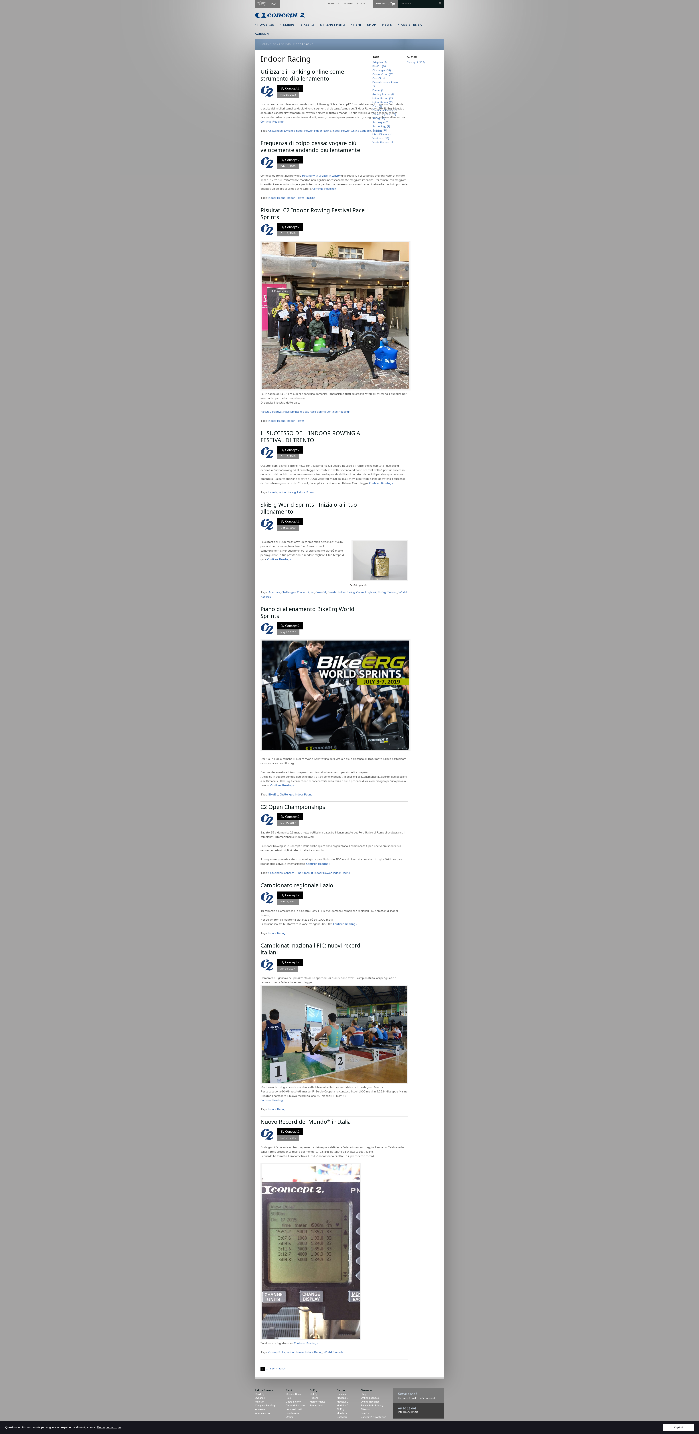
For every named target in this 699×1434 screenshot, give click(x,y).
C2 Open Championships (292, 807)
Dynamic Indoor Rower (298, 131)
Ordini (289, 1417)
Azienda (262, 34)
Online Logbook (361, 131)
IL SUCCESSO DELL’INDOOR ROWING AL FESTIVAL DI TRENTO (311, 436)
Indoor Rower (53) (382, 102)
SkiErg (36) (378, 118)
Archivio (285, 44)
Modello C (342, 1405)
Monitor (259, 1401)
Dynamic (260, 1398)
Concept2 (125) (416, 62)
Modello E (342, 1398)
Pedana (314, 1398)
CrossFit (320, 592)
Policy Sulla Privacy (372, 1405)
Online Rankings (370, 1401)
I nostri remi (292, 1413)
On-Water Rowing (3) (384, 110)
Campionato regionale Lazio (296, 885)
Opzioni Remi (293, 1394)
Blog (273, 44)
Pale (288, 1398)
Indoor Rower (341, 131)
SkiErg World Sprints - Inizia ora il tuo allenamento (308, 508)
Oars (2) (377, 106)
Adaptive (274, 592)
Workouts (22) (380, 138)
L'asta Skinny (293, 1401)
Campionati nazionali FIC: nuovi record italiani (310, 949)
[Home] (305, 15)
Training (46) (379, 130)
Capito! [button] (678, 1427)
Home (264, 44)
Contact (363, 3)
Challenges (275, 131)
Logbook (334, 3)
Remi (356, 25)
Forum (348, 3)
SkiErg (287, 25)
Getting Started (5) (383, 94)
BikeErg (307, 25)
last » (282, 1368)
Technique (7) (380, 122)
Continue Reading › (272, 122)
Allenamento (262, 1413)
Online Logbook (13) (384, 114)
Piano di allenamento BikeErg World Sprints (307, 612)
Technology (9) (381, 126)
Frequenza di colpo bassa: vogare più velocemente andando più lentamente (310, 146)
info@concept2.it (408, 1412)
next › (273, 1368)
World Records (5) (383, 142)
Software (342, 1417)
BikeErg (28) (379, 66)
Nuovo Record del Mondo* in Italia (305, 1121)
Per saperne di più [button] (109, 1427)
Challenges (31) (381, 70)
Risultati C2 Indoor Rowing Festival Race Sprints (312, 213)
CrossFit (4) (379, 78)
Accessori (260, 1409)
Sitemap (365, 1409)
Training (310, 198)
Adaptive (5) (379, 62)
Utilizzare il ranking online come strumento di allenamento (302, 75)
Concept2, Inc (305, 592)
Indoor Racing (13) (383, 98)
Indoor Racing (322, 131)
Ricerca (365, 1413)
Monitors (342, 1413)
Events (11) (379, 90)
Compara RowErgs (265, 1405)
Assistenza (410, 25)
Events (272, 492)
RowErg (259, 1394)
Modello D (343, 1401)
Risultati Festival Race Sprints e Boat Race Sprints (293, 412)
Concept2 (292, 88)
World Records (333, 1352)
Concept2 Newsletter (373, 1417)
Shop (371, 25)
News (387, 25)
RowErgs (264, 25)
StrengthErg (332, 25)
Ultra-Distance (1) (382, 134)
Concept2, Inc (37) (382, 74)
